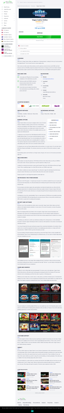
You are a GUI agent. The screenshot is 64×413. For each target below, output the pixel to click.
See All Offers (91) (32, 40)
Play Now (22, 22)
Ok (32, 411)
